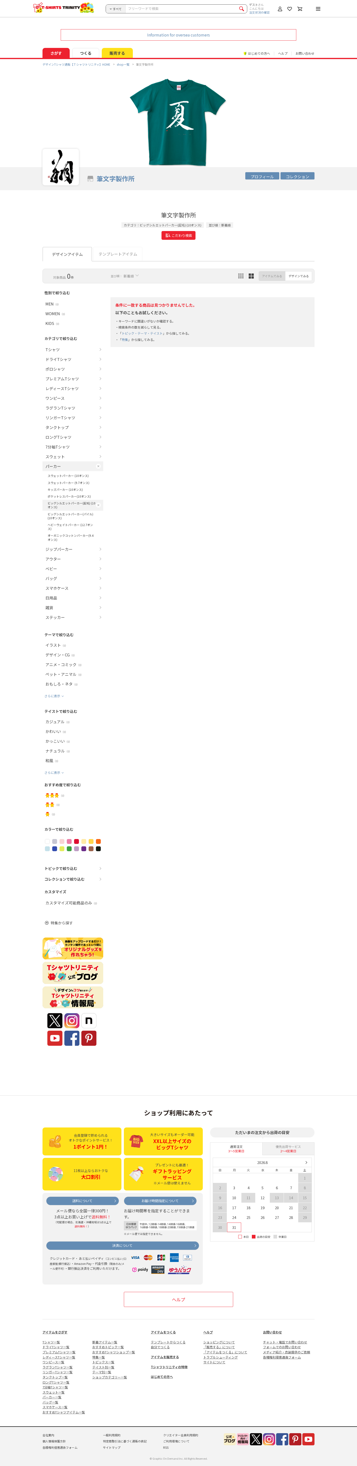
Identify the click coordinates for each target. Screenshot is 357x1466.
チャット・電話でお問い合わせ (285, 1342)
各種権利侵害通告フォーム (282, 1357)
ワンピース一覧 (53, 1362)
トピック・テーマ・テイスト (142, 333)
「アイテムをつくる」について (225, 1352)
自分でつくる (160, 1347)
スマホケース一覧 (55, 1407)
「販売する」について (219, 1347)
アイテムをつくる (163, 1332)
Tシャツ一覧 (51, 1342)
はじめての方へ (162, 1376)
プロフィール (262, 176)
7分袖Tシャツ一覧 (55, 1387)
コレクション (297, 176)
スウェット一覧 (53, 1392)
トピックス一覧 (103, 1362)
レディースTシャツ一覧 (58, 1357)
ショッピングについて (219, 1342)
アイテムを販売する (165, 1357)
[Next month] (306, 1162)
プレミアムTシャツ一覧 (59, 1352)
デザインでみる (299, 276)
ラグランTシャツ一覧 (57, 1367)
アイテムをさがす (55, 1332)
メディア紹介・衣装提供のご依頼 (286, 1352)
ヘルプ (283, 53)
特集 (125, 339)
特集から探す (62, 922)
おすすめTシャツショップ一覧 (113, 1352)
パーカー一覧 (51, 1397)
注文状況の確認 (259, 12)
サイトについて (214, 1362)
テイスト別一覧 (103, 1367)
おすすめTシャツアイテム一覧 (63, 1412)
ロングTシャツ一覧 (55, 1382)
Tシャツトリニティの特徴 (169, 1367)
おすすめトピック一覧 (108, 1347)
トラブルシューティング (220, 1357)
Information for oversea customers (178, 35)
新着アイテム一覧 (104, 1342)
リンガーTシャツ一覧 (57, 1372)
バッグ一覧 (50, 1402)
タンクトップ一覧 (55, 1377)
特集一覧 (98, 1357)
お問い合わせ (305, 53)
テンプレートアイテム (118, 254)
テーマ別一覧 (101, 1372)
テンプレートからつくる (168, 1342)
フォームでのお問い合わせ (282, 1347)
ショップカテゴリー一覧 (109, 1377)
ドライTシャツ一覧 (55, 1347)
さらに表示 (52, 696)
